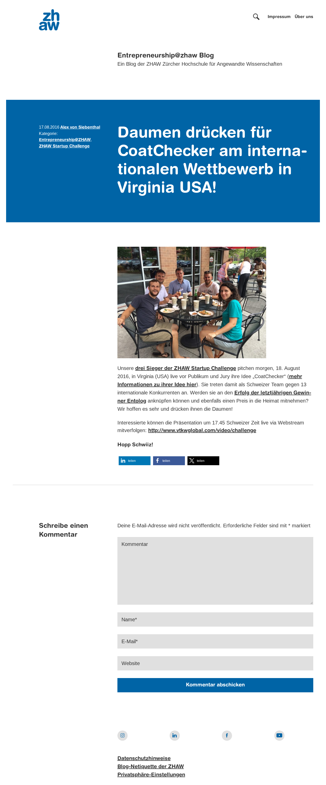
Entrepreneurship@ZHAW (65, 140)
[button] (135, 460)
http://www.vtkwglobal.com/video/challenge (202, 430)
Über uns (304, 17)
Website (130, 663)
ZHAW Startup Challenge (64, 146)
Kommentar (134, 544)
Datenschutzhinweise (144, 758)
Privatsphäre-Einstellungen (151, 775)
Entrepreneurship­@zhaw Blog (165, 55)
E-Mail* (129, 641)
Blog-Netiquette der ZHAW (150, 766)
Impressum (279, 17)
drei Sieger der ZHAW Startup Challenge (185, 368)
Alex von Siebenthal (80, 128)
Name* (129, 619)
